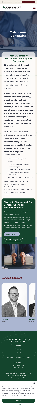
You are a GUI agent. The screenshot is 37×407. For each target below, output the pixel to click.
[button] (34, 383)
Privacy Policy (18, 404)
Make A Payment (29, 2)
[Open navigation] (34, 8)
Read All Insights (12, 240)
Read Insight (10, 234)
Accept (18, 401)
